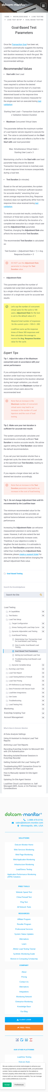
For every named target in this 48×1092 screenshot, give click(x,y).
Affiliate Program (24, 919)
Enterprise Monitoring (24, 1002)
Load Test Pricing (15, 681)
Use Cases (13, 697)
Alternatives (24, 939)
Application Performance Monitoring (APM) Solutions (21, 875)
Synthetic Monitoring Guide (24, 954)
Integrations (24, 992)
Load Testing (9, 607)
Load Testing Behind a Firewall (20, 677)
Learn (24, 944)
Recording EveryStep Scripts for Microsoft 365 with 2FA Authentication (24, 750)
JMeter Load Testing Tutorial (24, 949)
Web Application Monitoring (24, 859)
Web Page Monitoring (24, 854)
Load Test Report (15, 673)
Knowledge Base (24, 1006)
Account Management (13, 717)
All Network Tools (24, 907)
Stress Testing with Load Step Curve (25, 627)
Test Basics (13, 615)
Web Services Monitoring (24, 850)
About (24, 972)
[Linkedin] (26, 1039)
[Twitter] (21, 1039)
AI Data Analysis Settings (15, 734)
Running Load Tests (16, 669)
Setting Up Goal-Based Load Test (27, 655)
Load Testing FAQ (15, 704)
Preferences (19, 1085)
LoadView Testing (24, 1057)
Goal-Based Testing (15, 574)
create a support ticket (29, 554)
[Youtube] (31, 1039)
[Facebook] (17, 1039)
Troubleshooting (15, 701)
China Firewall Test (24, 897)
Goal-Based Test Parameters (26, 651)
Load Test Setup (15, 619)
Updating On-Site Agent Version (17, 779)
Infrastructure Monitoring (24, 864)
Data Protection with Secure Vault (22, 689)
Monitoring (9, 708)
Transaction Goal (19, 44)
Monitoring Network (24, 997)
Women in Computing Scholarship (24, 959)
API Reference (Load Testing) (20, 685)
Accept (7, 1085)
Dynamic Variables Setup (21, 665)
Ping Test (24, 902)
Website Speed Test (24, 892)
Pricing (24, 977)
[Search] (41, 595)
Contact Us (24, 982)
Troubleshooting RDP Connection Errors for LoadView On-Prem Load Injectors (22, 767)
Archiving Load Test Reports (16, 745)
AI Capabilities (14, 612)
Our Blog (24, 1011)
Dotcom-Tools (24, 1062)
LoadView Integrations (17, 693)
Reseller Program (24, 924)
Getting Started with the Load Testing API (21, 762)
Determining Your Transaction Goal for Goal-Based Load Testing (28, 640)
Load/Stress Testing (24, 869)
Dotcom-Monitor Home (24, 845)
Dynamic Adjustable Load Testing (24, 631)
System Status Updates (24, 934)
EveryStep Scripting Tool (14, 713)
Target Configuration (20, 623)
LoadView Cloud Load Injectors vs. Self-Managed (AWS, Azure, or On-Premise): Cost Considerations (23, 786)
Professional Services (24, 929)
